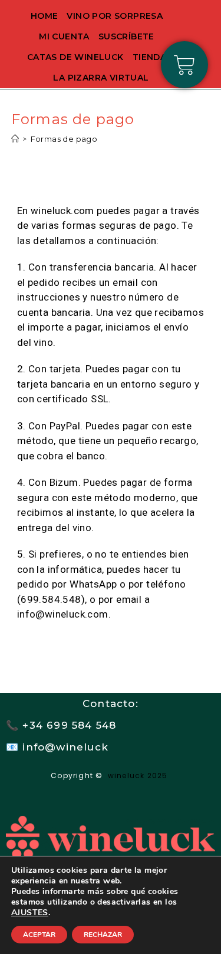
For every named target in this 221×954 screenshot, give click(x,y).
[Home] (15, 139)
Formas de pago (64, 139)
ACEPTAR (39, 934)
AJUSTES (29, 913)
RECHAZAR (103, 934)
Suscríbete (126, 36)
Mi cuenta (64, 36)
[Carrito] (184, 64)
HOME (44, 16)
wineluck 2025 (139, 775)
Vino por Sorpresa (115, 16)
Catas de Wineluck (75, 57)
